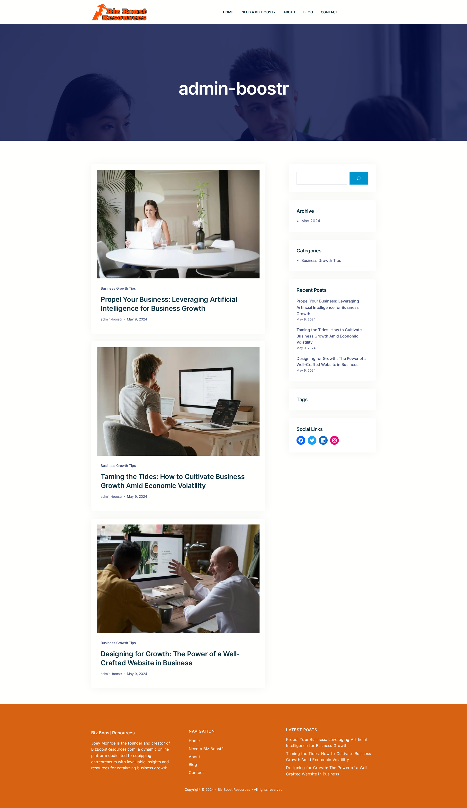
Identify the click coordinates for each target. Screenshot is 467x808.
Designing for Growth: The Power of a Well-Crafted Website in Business (170, 658)
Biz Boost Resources (113, 732)
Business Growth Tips (118, 288)
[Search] (359, 178)
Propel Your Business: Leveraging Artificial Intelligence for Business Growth (169, 303)
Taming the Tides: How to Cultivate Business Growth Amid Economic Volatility (172, 480)
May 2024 (310, 220)
